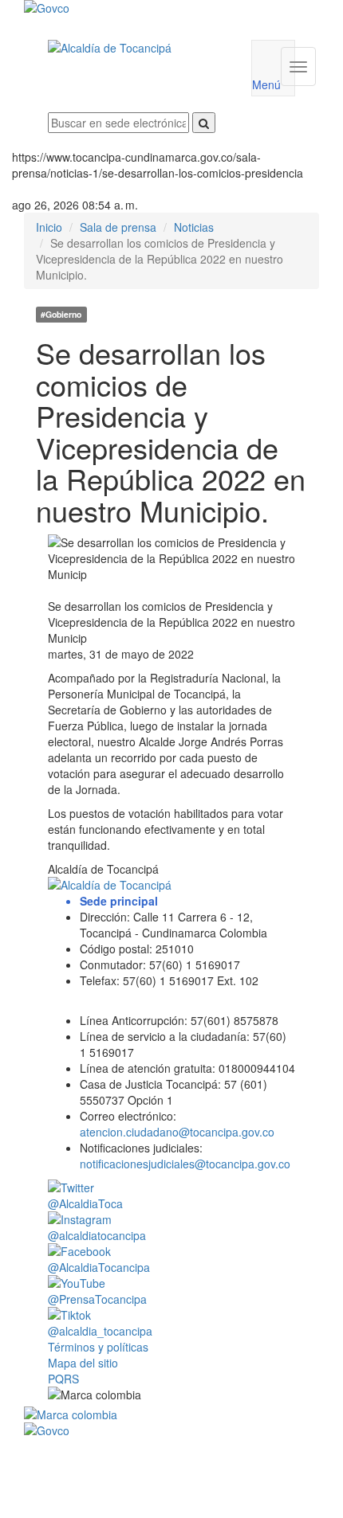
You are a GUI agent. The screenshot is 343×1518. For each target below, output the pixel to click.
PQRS (63, 1379)
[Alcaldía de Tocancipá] (137, 48)
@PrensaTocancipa (97, 1299)
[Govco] (147, 8)
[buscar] (203, 122)
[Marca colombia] (171, 1414)
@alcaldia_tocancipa (100, 1331)
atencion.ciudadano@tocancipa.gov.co (177, 1132)
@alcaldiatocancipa (97, 1235)
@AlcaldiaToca (85, 1203)
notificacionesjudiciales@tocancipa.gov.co (185, 1164)
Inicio (49, 227)
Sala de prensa (118, 227)
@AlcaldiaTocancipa (99, 1267)
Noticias (194, 227)
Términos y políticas (98, 1347)
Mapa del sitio (83, 1363)
